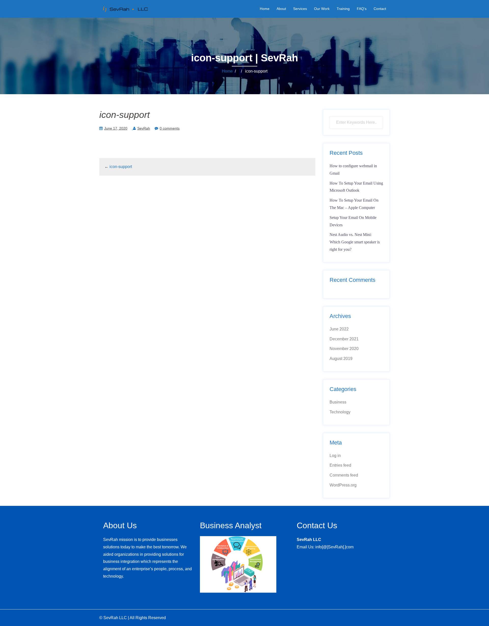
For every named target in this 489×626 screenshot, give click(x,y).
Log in (335, 455)
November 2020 (344, 348)
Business (338, 402)
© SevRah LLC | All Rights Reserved (132, 618)
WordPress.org (343, 485)
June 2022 (339, 329)
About (281, 9)
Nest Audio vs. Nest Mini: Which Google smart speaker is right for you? (355, 242)
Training (343, 9)
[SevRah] (124, 8)
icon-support (121, 166)
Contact (380, 9)
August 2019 (341, 358)
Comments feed (344, 475)
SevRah (143, 128)
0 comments (170, 128)
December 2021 (344, 339)
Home (264, 9)
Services (300, 9)
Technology (340, 412)
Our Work (322, 9)
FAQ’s (361, 9)
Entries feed (340, 465)
